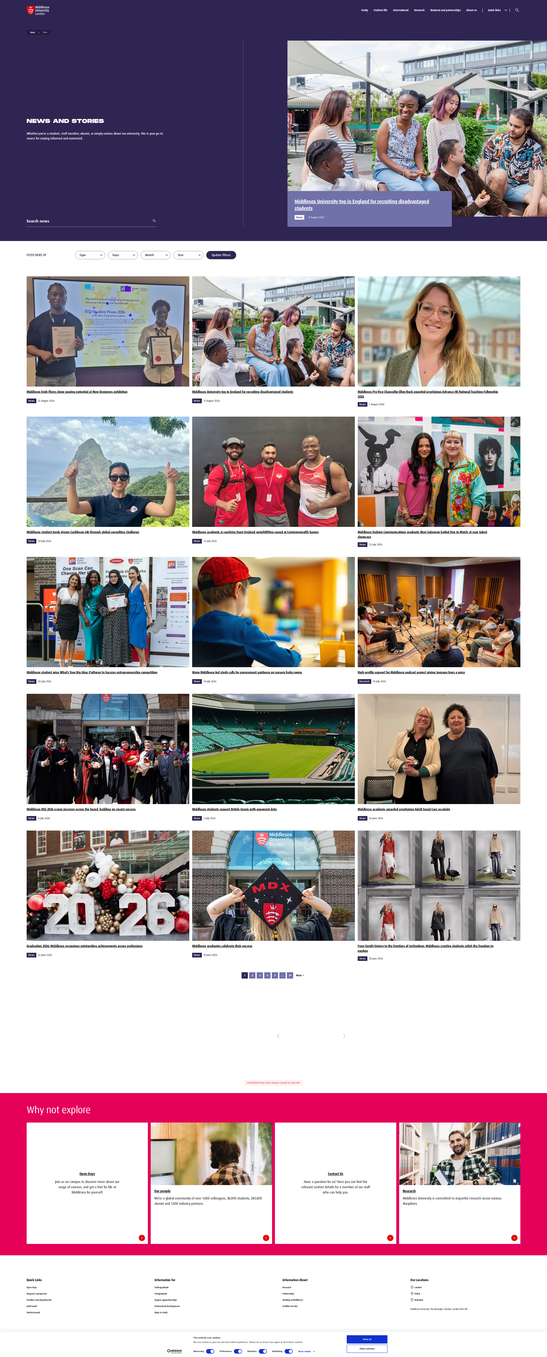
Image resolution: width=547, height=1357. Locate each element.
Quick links (494, 10)
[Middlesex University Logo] (38, 10)
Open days (32, 1287)
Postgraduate (161, 1293)
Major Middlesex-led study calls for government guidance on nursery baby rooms (247, 672)
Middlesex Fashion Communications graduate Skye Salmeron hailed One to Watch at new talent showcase (422, 534)
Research (419, 10)
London (418, 1287)
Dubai (417, 1293)
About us (471, 10)
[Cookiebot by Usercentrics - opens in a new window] (174, 1351)
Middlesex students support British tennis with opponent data (234, 809)
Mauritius (419, 1299)
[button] (278, 1036)
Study (364, 10)
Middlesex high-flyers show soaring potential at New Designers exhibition (77, 392)
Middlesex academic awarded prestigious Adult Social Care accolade (404, 809)
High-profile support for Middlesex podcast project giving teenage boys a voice (411, 672)
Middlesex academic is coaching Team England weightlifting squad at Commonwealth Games (255, 532)
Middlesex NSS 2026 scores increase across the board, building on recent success (81, 809)
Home (32, 32)
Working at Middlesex (292, 1299)
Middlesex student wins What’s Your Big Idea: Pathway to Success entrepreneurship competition (92, 672)
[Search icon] (517, 10)
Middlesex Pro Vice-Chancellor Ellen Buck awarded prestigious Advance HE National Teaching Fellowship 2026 (428, 394)
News (45, 32)
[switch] (238, 1351)
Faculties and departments (39, 1299)
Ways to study (161, 1312)
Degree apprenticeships (166, 1299)
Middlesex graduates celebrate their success (222, 946)
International (400, 10)
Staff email (32, 1306)
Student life (380, 10)
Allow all (367, 1339)
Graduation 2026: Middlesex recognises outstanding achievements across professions (84, 946)
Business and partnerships (445, 10)
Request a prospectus (37, 1293)
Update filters (221, 255)
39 (290, 975)
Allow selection (367, 1348)
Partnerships (288, 1293)
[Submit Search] (153, 221)
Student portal (33, 1312)
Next (300, 975)
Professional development (167, 1306)
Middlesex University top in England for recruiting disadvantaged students (362, 205)
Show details (304, 1351)
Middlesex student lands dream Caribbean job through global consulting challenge (83, 532)
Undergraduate (162, 1287)
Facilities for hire (290, 1306)
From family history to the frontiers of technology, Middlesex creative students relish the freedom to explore (425, 948)
